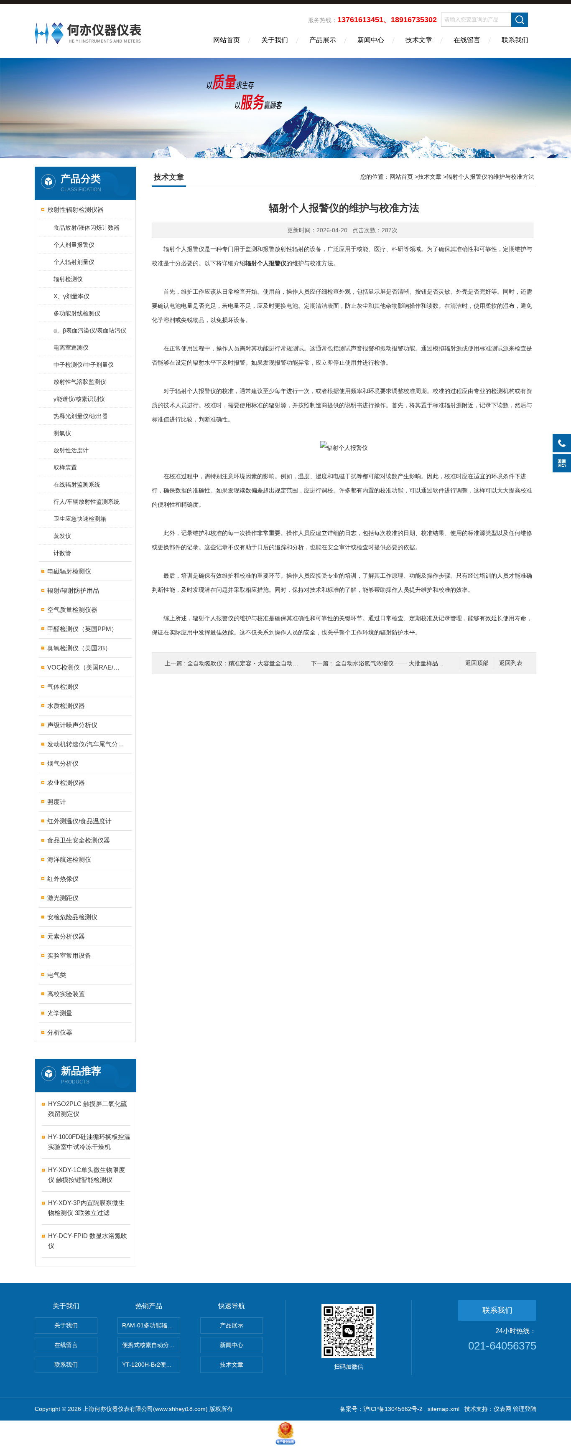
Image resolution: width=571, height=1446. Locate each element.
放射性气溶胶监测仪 (80, 381)
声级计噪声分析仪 (72, 724)
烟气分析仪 (63, 763)
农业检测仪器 (66, 782)
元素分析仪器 (66, 936)
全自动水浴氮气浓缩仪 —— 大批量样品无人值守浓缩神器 (410, 663)
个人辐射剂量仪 (74, 262)
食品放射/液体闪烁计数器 (87, 227)
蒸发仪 (62, 536)
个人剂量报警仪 (74, 244)
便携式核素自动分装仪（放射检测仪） (151, 1345)
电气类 (56, 974)
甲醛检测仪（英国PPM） (82, 628)
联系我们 (515, 39)
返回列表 (511, 663)
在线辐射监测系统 (77, 484)
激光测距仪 (63, 897)
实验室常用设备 (69, 955)
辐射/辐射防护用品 (73, 590)
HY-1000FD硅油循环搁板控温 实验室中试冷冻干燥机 (89, 1141)
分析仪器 (59, 1032)
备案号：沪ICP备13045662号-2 (381, 1408)
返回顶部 (477, 663)
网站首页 (226, 39)
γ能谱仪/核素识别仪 (79, 399)
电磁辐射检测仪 (69, 571)
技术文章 (418, 39)
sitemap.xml (443, 1408)
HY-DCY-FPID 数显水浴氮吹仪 (87, 1240)
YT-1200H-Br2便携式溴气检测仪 (151, 1364)
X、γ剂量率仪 (71, 296)
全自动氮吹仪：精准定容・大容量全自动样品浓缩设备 (257, 663)
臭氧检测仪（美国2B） (79, 648)
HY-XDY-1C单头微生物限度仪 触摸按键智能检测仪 (86, 1174)
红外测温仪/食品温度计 (79, 820)
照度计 (56, 801)
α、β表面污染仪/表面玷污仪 (90, 330)
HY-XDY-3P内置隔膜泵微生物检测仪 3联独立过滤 (86, 1207)
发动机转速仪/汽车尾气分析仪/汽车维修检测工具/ (86, 744)
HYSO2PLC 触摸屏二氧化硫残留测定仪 (87, 1108)
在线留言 (467, 39)
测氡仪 (62, 433)
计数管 (62, 553)
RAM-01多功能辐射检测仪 (151, 1325)
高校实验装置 (66, 993)
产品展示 (322, 39)
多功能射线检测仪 (77, 313)
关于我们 (274, 39)
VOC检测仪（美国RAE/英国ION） (86, 667)
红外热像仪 (63, 878)
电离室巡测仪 (71, 347)
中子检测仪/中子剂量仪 (84, 364)
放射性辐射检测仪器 (75, 209)
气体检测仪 (63, 686)
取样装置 (65, 467)
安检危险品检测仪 (72, 917)
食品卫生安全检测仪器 (78, 840)
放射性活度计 (71, 450)
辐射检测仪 (68, 279)
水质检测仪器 (66, 705)
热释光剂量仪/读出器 (81, 416)
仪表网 (502, 1408)
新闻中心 (370, 39)
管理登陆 (524, 1408)
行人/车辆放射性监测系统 (87, 501)
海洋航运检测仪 (69, 859)
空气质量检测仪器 (72, 609)
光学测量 (59, 1013)
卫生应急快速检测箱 (80, 518)
